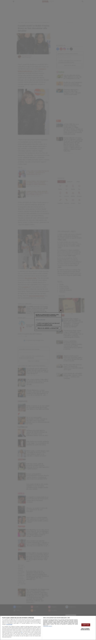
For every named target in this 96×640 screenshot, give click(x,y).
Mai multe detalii (9, 624)
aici (21, 632)
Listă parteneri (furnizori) (47, 626)
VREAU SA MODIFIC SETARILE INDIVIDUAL (85, 629)
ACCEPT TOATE (86, 624)
